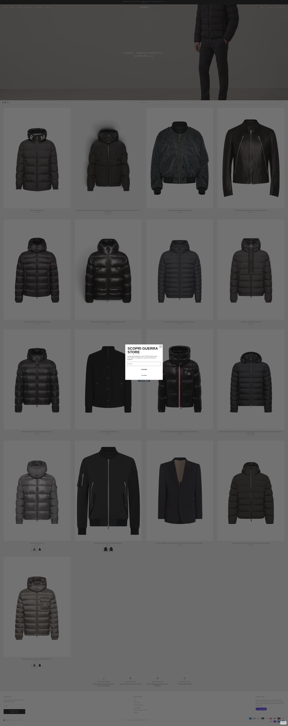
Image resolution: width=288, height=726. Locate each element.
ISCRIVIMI (144, 369)
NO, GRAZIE (144, 375)
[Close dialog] (160, 346)
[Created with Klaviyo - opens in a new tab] (144, 381)
